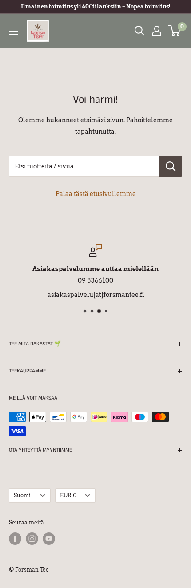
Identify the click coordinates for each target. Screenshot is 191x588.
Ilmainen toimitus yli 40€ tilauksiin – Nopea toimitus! (96, 6)
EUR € (68, 495)
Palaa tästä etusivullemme (96, 193)
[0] (174, 30)
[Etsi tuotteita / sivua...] (170, 166)
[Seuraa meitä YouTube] (49, 538)
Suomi (22, 495)
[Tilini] (156, 31)
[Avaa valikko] (13, 31)
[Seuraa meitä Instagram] (32, 538)
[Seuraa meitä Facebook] (15, 538)
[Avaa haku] (139, 31)
